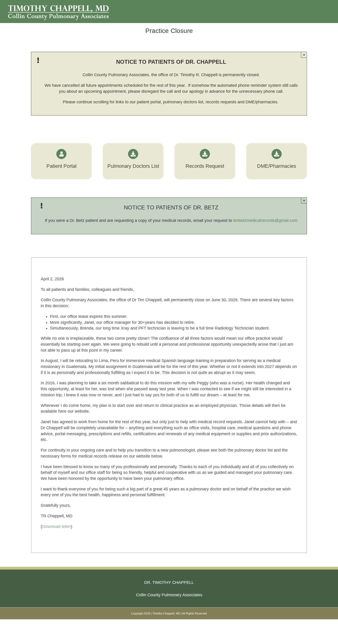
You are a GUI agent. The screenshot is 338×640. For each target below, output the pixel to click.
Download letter (56, 526)
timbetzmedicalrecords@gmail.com (265, 220)
